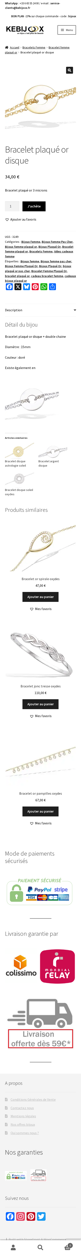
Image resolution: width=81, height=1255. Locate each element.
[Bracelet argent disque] (53, 450)
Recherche (40, 1247)
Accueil (14, 47)
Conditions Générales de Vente (33, 1099)
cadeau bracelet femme (47, 276)
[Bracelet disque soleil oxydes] (19, 479)
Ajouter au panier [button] (40, 597)
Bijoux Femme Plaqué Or (21, 266)
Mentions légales (23, 1116)
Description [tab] (13, 310)
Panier (62, 1244)
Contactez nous (22, 1108)
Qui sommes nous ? (25, 1133)
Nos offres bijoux (23, 1124)
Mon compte (13, 1247)
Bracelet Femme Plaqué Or (49, 271)
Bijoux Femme (30, 242)
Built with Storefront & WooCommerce (38, 1239)
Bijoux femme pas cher (56, 261)
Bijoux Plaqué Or (49, 247)
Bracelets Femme (33, 47)
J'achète (34, 206)
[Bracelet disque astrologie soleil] (19, 450)
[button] (69, 70)
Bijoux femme (30, 261)
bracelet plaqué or (17, 276)
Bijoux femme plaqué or (21, 247)
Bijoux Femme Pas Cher (57, 242)
